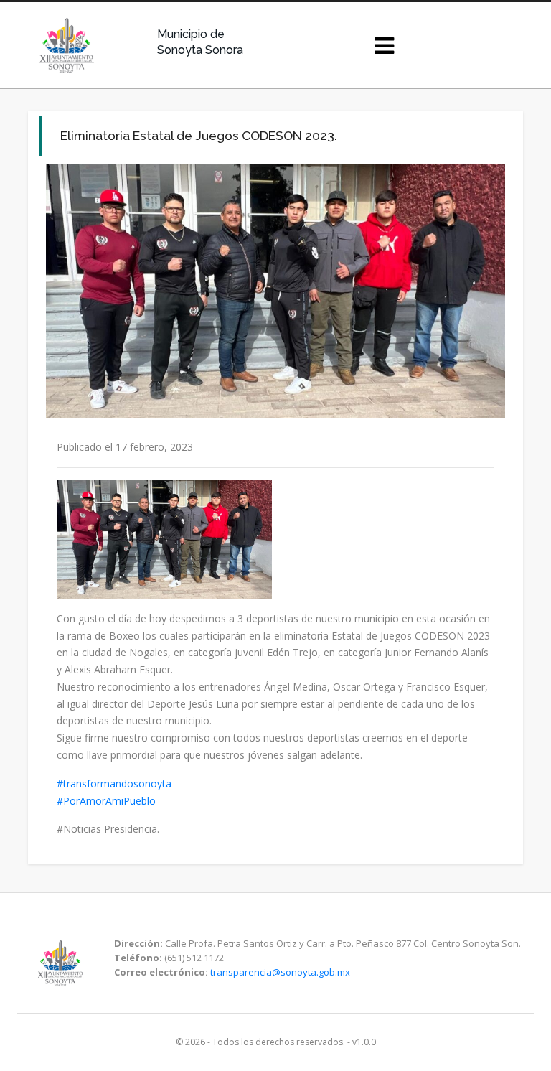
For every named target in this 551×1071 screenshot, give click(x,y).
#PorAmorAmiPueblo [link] (106, 801)
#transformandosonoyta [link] (114, 783)
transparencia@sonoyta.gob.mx (280, 971)
